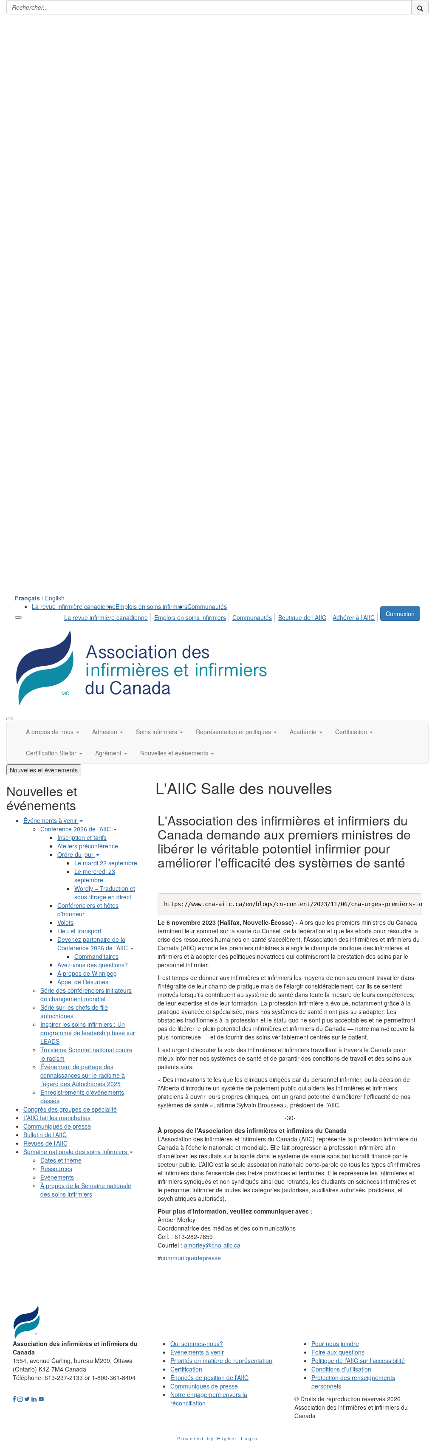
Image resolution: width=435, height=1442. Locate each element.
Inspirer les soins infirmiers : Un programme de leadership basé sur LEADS (87, 1032)
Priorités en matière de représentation (221, 1360)
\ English (40, 598)
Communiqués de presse (57, 1126)
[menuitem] (74, 606)
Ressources (56, 1168)
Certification (186, 1369)
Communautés (207, 606)
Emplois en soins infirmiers (151, 606)
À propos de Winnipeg (87, 973)
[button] (53, 731)
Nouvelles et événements (44, 770)
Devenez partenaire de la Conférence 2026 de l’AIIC (93, 943)
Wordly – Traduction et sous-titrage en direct (104, 892)
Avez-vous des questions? (92, 964)
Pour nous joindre (335, 1343)
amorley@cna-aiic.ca (212, 1245)
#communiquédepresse (189, 1257)
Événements (57, 1177)
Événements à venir (51, 820)
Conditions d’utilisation (341, 1369)
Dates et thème (61, 1160)
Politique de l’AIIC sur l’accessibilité (358, 1360)
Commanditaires (96, 956)
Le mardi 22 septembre (105, 863)
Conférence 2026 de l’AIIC (76, 829)
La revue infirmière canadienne (74, 606)
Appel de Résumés (82, 981)
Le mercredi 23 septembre (94, 875)
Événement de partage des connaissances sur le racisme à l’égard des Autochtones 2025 (82, 1075)
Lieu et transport (79, 931)
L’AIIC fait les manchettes (56, 1117)
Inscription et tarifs (82, 837)
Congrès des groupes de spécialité (70, 1109)
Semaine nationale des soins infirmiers (76, 1151)
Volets (65, 922)
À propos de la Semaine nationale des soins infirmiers (85, 1189)
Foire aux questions (337, 1352)
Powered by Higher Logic (217, 1438)
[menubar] (221, 616)
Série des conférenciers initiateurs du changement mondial (86, 994)
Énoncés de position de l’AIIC (209, 1377)
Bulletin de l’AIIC (45, 1134)
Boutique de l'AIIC (302, 617)
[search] (420, 7)
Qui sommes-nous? (196, 1343)
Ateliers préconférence (87, 846)
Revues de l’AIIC (45, 1143)
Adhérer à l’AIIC (354, 617)
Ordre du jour (76, 854)
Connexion (400, 613)
